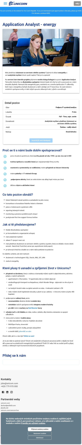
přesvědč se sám (25, 331)
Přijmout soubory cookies (39, 429)
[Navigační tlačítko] (77, 3)
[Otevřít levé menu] (5, 3)
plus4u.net (4, 408)
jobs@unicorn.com (9, 383)
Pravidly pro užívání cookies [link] (33, 423)
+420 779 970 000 (9, 386)
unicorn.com (5, 403)
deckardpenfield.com (8, 406)
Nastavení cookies (40, 433)
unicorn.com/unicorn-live (10, 410)
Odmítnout (39, 438)
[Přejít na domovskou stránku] (18, 3)
